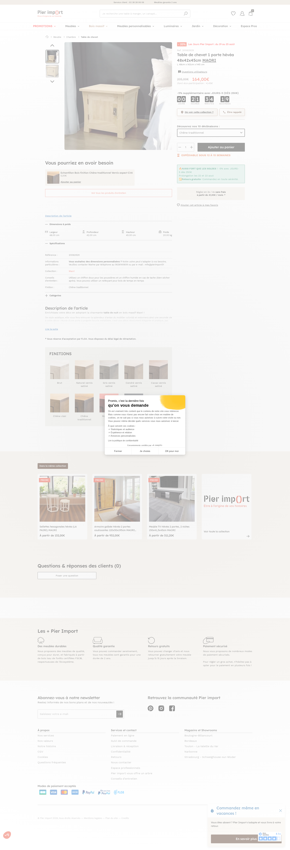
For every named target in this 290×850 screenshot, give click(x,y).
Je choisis (145, 451)
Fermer (118, 451)
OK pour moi (172, 451)
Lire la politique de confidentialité (123, 440)
